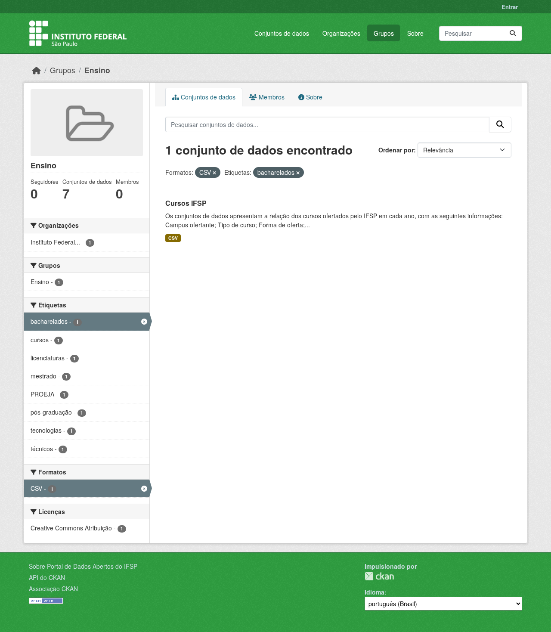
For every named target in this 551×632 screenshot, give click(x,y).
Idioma (374, 592)
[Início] (36, 70)
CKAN (379, 576)
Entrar (509, 7)
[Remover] (214, 172)
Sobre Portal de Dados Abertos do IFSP (83, 566)
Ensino (97, 70)
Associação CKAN (53, 588)
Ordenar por (396, 150)
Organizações (341, 33)
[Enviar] (512, 33)
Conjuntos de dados (281, 33)
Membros (271, 97)
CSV (173, 238)
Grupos (384, 33)
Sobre (415, 33)
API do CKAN (47, 577)
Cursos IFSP (186, 203)
